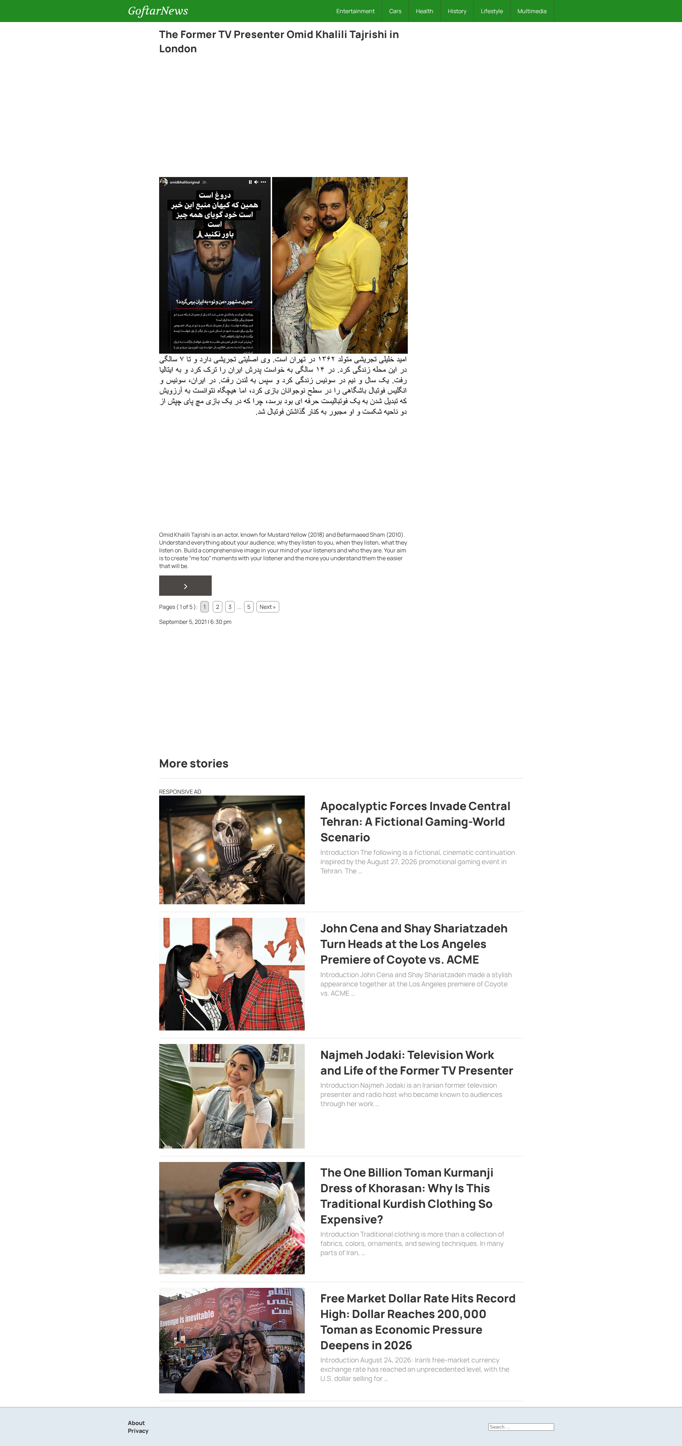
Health (424, 11)
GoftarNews (158, 11)
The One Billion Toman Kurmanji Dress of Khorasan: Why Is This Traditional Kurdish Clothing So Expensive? (406, 1195)
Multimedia (532, 11)
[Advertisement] (283, 124)
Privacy (138, 1431)
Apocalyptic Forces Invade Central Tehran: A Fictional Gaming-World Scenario (415, 821)
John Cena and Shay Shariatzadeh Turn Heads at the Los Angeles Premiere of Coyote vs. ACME (414, 943)
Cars (395, 11)
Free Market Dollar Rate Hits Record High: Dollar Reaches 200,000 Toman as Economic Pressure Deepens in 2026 (418, 1321)
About (136, 1423)
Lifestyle (492, 11)
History (457, 11)
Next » (268, 607)
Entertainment (355, 11)
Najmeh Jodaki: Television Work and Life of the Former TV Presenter (416, 1062)
